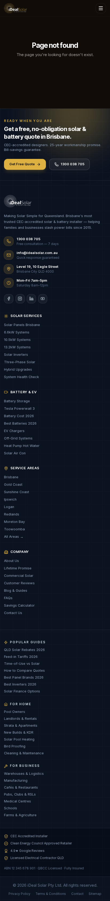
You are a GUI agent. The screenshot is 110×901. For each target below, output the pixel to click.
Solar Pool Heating (19, 739)
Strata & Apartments (20, 725)
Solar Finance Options (22, 691)
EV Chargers (14, 431)
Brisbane (11, 477)
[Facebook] (8, 298)
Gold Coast (13, 485)
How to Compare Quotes (24, 670)
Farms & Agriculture (20, 815)
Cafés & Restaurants (21, 787)
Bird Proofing (14, 746)
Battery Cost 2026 (19, 416)
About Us (11, 561)
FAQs (8, 598)
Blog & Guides (15, 591)
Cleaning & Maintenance (24, 753)
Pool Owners (14, 712)
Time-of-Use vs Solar (22, 664)
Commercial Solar (18, 576)
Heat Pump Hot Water (22, 446)
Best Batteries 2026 (20, 423)
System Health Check (21, 377)
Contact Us (13, 613)
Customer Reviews (19, 583)
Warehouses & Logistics (24, 774)
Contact (77, 894)
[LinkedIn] (31, 298)
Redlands (11, 514)
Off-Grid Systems (18, 438)
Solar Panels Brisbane (22, 325)
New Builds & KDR (18, 732)
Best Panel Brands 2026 (24, 677)
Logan (9, 507)
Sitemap (95, 894)
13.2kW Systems (17, 347)
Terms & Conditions (51, 894)
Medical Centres (17, 801)
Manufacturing (16, 780)
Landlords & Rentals (20, 719)
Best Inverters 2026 (20, 684)
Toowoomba (14, 529)
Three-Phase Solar (19, 362)
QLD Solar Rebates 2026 (24, 650)
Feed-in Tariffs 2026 (21, 657)
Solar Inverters (16, 355)
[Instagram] (20, 298)
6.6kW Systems (16, 332)
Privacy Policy (19, 894)
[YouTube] (43, 298)
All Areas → (13, 537)
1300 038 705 (72, 164)
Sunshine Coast (16, 492)
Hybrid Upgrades (18, 369)
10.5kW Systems (17, 340)
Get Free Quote (22, 164)
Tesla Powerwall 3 (19, 409)
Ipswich (10, 499)
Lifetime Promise (18, 568)
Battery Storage (17, 401)
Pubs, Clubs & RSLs (20, 794)
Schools (10, 808)
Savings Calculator (19, 605)
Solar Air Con (15, 453)
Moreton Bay (14, 522)
